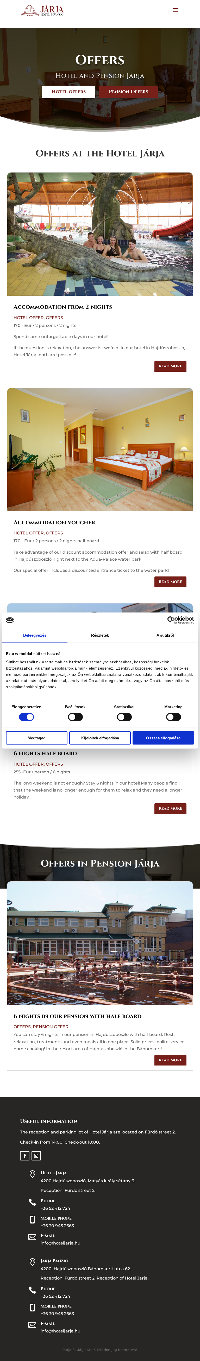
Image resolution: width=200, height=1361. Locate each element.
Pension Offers (128, 91)
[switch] (75, 717)
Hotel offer (29, 317)
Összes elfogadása (163, 738)
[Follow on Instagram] (36, 1155)
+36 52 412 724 (55, 1208)
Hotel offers (69, 91)
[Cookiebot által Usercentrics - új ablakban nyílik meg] (171, 620)
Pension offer (50, 1026)
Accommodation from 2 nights (63, 307)
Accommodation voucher (54, 522)
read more (170, 366)
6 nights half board (45, 753)
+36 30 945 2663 (57, 1225)
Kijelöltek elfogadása (100, 738)
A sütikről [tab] (165, 635)
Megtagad (37, 738)
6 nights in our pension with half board (77, 1016)
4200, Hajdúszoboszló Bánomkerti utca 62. (86, 1268)
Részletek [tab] (100, 635)
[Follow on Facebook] (24, 1155)
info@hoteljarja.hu (60, 1243)
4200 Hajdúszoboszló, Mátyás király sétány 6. (88, 1180)
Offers (54, 317)
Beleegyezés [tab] (34, 635)
